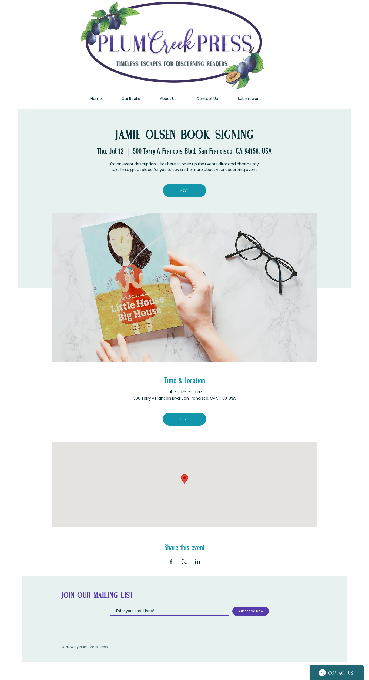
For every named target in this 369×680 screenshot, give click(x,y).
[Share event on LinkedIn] (197, 561)
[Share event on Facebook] (171, 561)
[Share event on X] (184, 561)
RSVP (184, 190)
